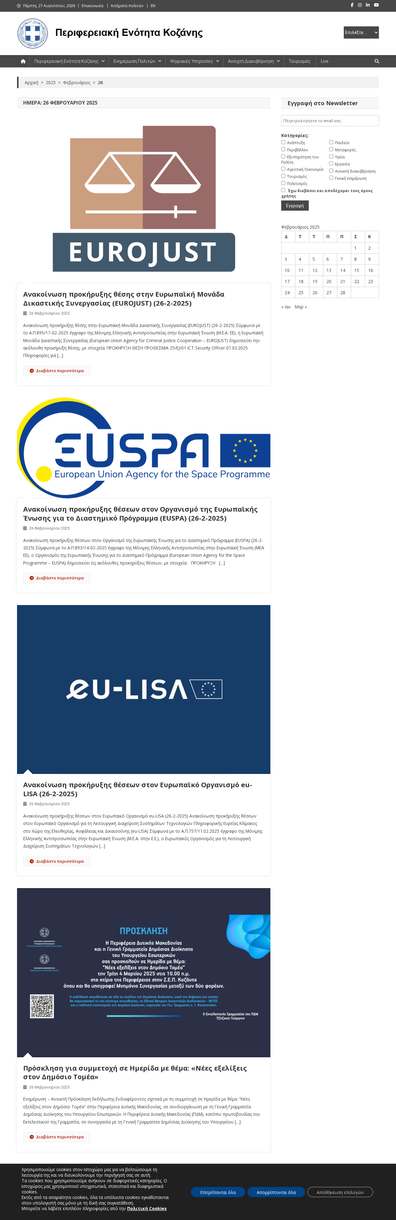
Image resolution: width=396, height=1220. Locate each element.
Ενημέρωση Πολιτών (134, 61)
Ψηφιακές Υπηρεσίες (191, 61)
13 (328, 270)
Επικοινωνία (92, 5)
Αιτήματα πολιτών (127, 5)
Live (324, 61)
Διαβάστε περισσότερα (60, 370)
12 (314, 270)
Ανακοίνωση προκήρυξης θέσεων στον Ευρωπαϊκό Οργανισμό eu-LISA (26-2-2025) (137, 789)
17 (287, 281)
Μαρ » (301, 307)
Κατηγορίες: (295, 135)
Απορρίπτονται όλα (276, 1192)
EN (153, 5)
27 (328, 292)
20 (328, 281)
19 (314, 281)
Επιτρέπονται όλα (218, 1192)
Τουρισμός (300, 61)
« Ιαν (286, 307)
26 (314, 292)
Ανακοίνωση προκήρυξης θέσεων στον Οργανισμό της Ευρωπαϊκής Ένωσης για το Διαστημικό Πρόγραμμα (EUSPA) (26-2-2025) (140, 513)
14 (342, 270)
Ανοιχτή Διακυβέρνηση (251, 61)
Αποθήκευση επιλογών (340, 1192)
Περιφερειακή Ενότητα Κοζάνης (66, 61)
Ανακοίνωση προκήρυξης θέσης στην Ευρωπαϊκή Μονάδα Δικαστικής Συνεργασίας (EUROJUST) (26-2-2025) (123, 298)
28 (342, 292)
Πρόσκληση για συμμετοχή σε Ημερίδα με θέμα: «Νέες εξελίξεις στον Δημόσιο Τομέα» (135, 1072)
